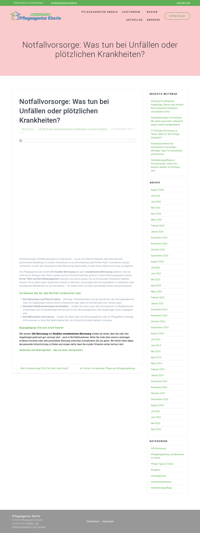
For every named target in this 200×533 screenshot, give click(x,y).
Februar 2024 (157, 369)
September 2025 (159, 255)
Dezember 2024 (159, 309)
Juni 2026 (156, 201)
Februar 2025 (157, 297)
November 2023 (159, 387)
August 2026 (157, 189)
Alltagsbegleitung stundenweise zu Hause (75, 129)
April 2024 (156, 357)
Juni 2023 (156, 417)
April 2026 (156, 213)
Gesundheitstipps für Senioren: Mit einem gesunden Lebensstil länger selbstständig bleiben (167, 121)
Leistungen (131, 12)
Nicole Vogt (28, 129)
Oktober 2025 (158, 249)
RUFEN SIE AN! (177, 16)
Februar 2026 (157, 225)
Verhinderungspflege (161, 487)
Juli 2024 (155, 339)
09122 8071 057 (183, 3)
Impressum (108, 521)
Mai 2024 (155, 351)
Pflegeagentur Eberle (100, 12)
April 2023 (156, 429)
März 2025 (156, 291)
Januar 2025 (157, 303)
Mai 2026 (155, 207)
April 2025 (156, 285)
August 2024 (157, 333)
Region (152, 12)
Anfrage (153, 20)
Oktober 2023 (158, 393)
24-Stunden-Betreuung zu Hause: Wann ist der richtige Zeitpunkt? (165, 134)
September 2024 (159, 327)
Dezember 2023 (159, 381)
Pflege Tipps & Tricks (162, 463)
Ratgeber (102, 129)
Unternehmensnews (161, 481)
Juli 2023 (155, 411)
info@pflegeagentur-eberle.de (64, 3)
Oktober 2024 (158, 321)
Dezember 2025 (159, 237)
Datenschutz (93, 521)
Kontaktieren (28, 327)
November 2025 (159, 243)
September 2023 (159, 399)
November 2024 (159, 315)
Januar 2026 (157, 231)
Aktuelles (134, 20)
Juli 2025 (155, 267)
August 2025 (157, 261)
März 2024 (156, 363)
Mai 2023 (155, 423)
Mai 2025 (155, 279)
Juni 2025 (156, 273)
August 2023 (157, 405)
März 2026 (156, 219)
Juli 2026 (155, 195)
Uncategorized (158, 475)
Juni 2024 (156, 345)
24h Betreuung (45, 129)
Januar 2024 (157, 375)
